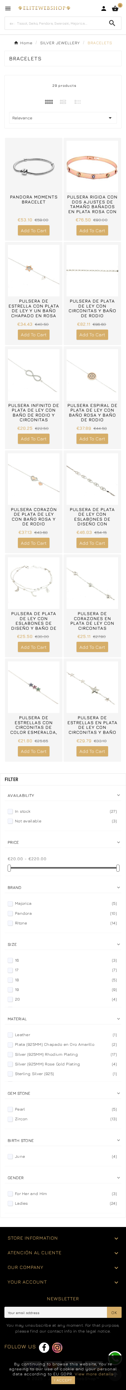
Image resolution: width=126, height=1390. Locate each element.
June (66, 1156)
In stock (66, 811)
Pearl (66, 1108)
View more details (94, 1373)
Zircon (66, 1118)
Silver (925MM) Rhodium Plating (66, 1054)
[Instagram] (57, 1348)
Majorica (66, 903)
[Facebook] (44, 1348)
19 (66, 989)
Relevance (63, 117)
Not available (66, 820)
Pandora (66, 913)
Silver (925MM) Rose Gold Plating (66, 1063)
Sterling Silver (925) (66, 1073)
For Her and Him (66, 1193)
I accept (63, 1380)
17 (66, 969)
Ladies (66, 1203)
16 (66, 960)
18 (66, 979)
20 (66, 999)
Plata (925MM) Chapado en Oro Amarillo (66, 1044)
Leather (66, 1034)
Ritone (66, 922)
